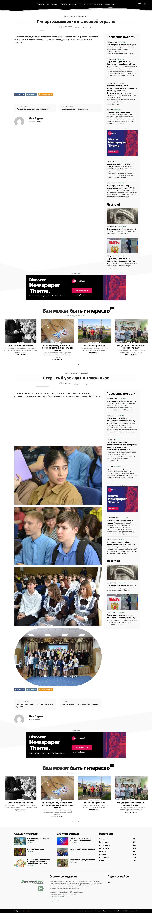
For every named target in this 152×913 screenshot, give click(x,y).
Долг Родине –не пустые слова (82, 860)
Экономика (83, 16)
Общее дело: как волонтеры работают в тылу (131, 346)
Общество (74, 16)
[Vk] (108, 882)
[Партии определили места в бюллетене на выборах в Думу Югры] (122, 245)
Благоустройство (113, 161)
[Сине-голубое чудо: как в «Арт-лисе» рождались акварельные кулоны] (57, 331)
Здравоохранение (94, 343)
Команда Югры (112, 42)
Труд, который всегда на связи (82, 849)
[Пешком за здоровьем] (94, 331)
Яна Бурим (68, 27)
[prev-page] (73, 364)
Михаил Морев (94, 352)
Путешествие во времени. (119, 112)
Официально (111, 59)
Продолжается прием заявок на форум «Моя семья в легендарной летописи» (39, 861)
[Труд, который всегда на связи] (62, 852)
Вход (51, 901)
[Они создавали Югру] (122, 216)
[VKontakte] (139, 4)
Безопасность (112, 183)
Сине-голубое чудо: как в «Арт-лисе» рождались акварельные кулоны (57, 347)
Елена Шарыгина (57, 359)
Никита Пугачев (20, 355)
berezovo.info (27, 911)
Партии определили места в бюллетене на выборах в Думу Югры (121, 64)
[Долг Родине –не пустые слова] (62, 863)
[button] (145, 4)
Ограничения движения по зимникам (38, 839)
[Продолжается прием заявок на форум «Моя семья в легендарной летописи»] (20, 863)
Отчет (57, 901)
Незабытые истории (35, 849)
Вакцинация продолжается (75, 109)
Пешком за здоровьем (94, 345)
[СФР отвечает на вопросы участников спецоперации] (62, 841)
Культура (110, 109)
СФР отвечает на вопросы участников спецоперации (80, 839)
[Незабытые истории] (20, 852)
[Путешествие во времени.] (20, 331)
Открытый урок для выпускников (32, 109)
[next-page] (78, 364)
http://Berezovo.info (34, 121)
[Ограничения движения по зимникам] (20, 841)
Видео (67, 16)
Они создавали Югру (116, 45)
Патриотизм (111, 83)
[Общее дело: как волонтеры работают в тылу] (131, 331)
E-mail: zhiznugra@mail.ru (59, 896)
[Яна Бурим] (61, 27)
